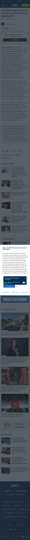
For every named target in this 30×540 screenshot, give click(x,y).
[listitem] (14, 279)
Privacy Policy (24, 292)
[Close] (26, 248)
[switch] (24, 282)
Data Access (15, 292)
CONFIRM (9, 286)
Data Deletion (5, 292)
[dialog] (15, 270)
